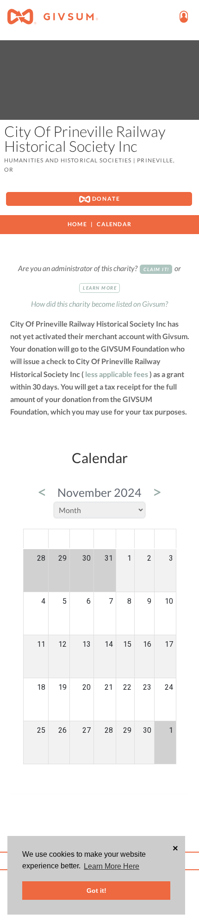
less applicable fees (116, 374)
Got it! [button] (96, 890)
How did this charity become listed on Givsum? (99, 303)
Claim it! (156, 269)
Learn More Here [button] (111, 866)
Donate (105, 198)
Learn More (100, 288)
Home (77, 224)
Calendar (114, 224)
